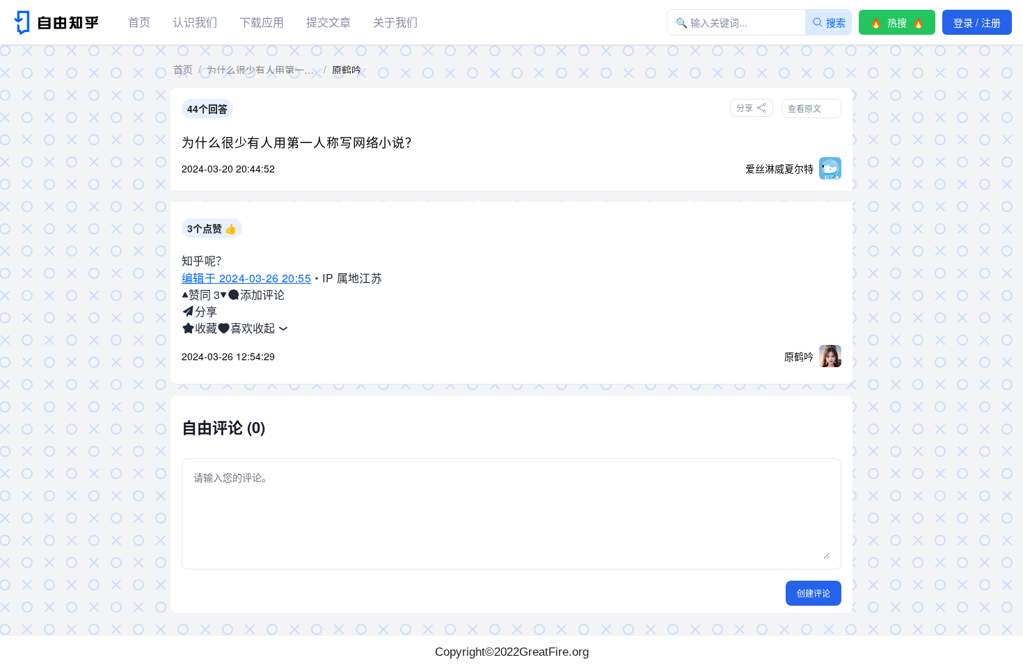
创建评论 (813, 593)
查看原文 (804, 108)
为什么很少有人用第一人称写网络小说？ (300, 142)
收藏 (206, 328)
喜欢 (241, 328)
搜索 (836, 22)
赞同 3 (204, 295)
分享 (206, 311)
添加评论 (262, 295)
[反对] (223, 295)
